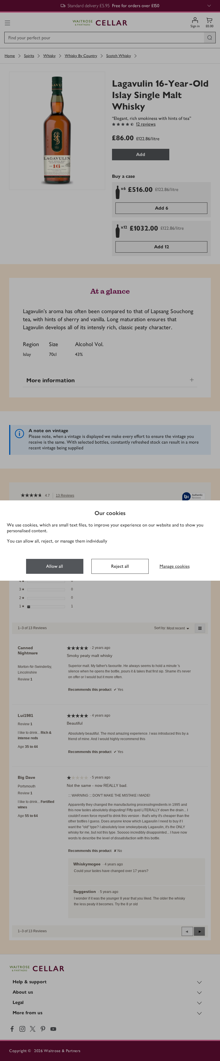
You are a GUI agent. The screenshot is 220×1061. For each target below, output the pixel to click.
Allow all (54, 566)
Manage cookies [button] (175, 566)
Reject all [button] (120, 566)
